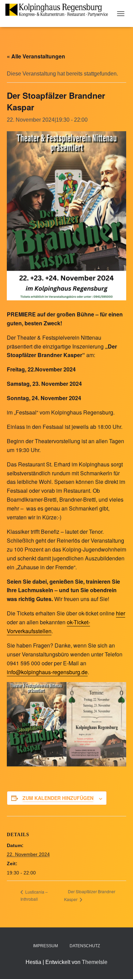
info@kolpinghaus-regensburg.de (47, 672)
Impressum (45, 945)
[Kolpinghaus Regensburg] (59, 10)
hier (120, 613)
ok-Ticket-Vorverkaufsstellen (48, 626)
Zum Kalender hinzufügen (58, 797)
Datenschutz (85, 945)
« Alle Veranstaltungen (36, 56)
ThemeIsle (94, 962)
